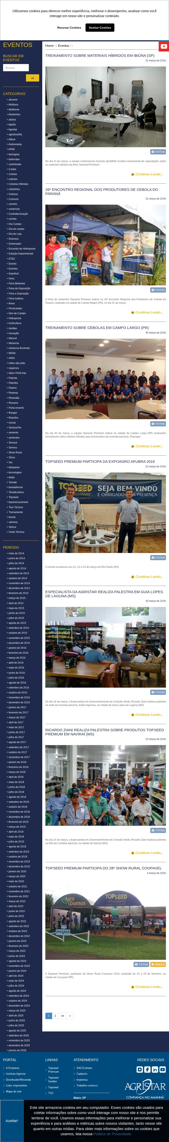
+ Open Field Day (16, 373)
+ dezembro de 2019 (18, 866)
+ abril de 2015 (15, 603)
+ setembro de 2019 (18, 851)
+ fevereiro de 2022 (17, 896)
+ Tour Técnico (15, 507)
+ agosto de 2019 (16, 846)
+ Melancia (13, 343)
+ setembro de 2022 (18, 926)
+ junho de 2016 (16, 672)
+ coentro (12, 204)
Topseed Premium (53, 1069)
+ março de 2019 (16, 826)
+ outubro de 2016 (17, 692)
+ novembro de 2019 (18, 861)
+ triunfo (11, 517)
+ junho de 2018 (16, 787)
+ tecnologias (14, 472)
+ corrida (11, 218)
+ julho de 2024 (15, 985)
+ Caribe (11, 169)
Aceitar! (12, 1121)
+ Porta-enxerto (15, 407)
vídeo (158, 964)
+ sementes (13, 437)
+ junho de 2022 (16, 911)
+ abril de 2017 (15, 722)
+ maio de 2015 (15, 608)
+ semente (12, 432)
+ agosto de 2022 (16, 921)
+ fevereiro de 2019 (17, 821)
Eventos (63, 45)
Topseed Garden (53, 1079)
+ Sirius (11, 457)
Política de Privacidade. (112, 1134)
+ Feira (10, 278)
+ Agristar (12, 129)
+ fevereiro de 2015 (17, 593)
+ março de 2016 (16, 657)
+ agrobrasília (14, 134)
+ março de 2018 (16, 772)
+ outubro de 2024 (17, 1000)
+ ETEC (11, 258)
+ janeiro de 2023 (16, 941)
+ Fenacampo (14, 308)
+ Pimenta (12, 392)
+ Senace (12, 442)
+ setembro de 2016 (18, 687)
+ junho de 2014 (16, 558)
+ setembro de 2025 (18, 1035)
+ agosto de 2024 (16, 990)
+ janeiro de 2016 (16, 647)
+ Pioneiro (12, 402)
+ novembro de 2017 (18, 757)
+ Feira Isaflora (15, 298)
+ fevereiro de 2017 (17, 712)
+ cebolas (12, 179)
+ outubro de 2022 (17, 931)
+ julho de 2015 (15, 618)
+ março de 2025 (16, 1010)
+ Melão (11, 353)
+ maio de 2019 (15, 836)
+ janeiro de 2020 (16, 871)
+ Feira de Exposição (18, 288)
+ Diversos (13, 238)
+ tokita (11, 477)
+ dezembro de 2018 (18, 816)
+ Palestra (12, 382)
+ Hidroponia (14, 318)
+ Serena (12, 447)
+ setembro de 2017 (18, 747)
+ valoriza (12, 522)
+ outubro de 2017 (17, 752)
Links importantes (16, 1085)
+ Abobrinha (13, 114)
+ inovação (13, 333)
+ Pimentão (13, 398)
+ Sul (9, 462)
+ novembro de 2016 (18, 697)
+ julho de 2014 (15, 563)
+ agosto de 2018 (16, 797)
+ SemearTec (14, 427)
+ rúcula (11, 422)
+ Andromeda (14, 144)
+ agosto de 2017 (16, 742)
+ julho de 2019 (15, 841)
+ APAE (11, 149)
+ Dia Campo (14, 224)
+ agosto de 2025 (16, 1030)
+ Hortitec (12, 328)
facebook (147, 1069)
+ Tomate (12, 482)
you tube (162, 1069)
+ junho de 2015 (16, 613)
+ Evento (11, 263)
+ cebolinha (13, 189)
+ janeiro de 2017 (16, 707)
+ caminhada (14, 164)
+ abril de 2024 (15, 975)
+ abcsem (12, 99)
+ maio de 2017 (15, 727)
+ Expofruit (13, 273)
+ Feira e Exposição (18, 293)
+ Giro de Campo (16, 313)
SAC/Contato (84, 1068)
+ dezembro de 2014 (18, 588)
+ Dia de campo (15, 228)
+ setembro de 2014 (18, 573)
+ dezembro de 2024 (18, 1005)
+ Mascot (12, 338)
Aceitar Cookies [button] (100, 27)
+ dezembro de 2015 (18, 643)
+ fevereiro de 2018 (17, 767)
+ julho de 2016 (15, 677)
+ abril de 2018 (15, 777)
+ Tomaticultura (15, 492)
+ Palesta (12, 378)
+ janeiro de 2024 (16, 970)
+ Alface (11, 139)
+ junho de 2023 (16, 956)
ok (32, 78)
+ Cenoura (13, 199)
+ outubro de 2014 (17, 578)
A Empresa (12, 1068)
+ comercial (13, 209)
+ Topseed (12, 497)
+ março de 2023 (16, 951)
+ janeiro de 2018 (16, 762)
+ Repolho (12, 417)
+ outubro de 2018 (17, 806)
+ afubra (11, 119)
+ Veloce (11, 527)
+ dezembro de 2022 (18, 936)
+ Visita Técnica (15, 532)
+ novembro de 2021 (18, 891)
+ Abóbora (12, 104)
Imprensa (82, 1079)
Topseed (53, 1087)
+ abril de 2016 (15, 662)
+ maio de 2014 (15, 553)
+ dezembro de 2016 (18, 702)
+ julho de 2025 (15, 1025)
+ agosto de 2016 (16, 682)
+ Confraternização (17, 213)
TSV (51, 1093)
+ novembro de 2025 (18, 1040)
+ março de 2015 (16, 598)
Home (49, 45)
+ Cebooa (12, 194)
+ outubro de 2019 (17, 856)
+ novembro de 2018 (18, 811)
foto (158, 151)
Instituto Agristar (16, 1073)
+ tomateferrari (15, 487)
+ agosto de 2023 (16, 961)
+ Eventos (12, 268)
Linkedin (155, 1069)
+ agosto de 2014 (16, 568)
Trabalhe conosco (87, 1085)
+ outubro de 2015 (17, 632)
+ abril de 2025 (15, 1015)
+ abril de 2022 (15, 906)
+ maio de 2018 (15, 782)
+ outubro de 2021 (17, 886)
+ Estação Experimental (20, 253)
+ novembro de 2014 (18, 583)
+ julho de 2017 (15, 737)
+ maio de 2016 (15, 667)
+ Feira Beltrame (16, 283)
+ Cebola (12, 174)
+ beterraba (13, 159)
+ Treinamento (15, 512)
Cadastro (81, 1073)
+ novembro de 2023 (18, 966)
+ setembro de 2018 (18, 801)
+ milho (11, 358)
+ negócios (13, 368)
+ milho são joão (16, 363)
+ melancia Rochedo (18, 348)
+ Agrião (11, 124)
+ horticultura (14, 323)
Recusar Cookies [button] (69, 27)
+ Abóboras (13, 109)
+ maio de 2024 (15, 980)
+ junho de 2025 (16, 1020)
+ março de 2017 (16, 717)
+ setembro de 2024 (18, 995)
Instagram (139, 1069)
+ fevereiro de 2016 (17, 652)
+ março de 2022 (16, 901)
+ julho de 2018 (15, 792)
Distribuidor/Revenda (18, 1079)
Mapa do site (13, 1091)
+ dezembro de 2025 (18, 1045)
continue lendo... (149, 174)
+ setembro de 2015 (18, 627)
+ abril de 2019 (15, 831)
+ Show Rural (14, 452)
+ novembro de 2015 (18, 638)
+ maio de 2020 (15, 881)
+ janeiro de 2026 (16, 1050)
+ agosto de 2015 (16, 623)
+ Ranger (12, 412)
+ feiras (11, 303)
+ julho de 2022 (15, 916)
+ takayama (13, 467)
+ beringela (13, 154)
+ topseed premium (17, 502)
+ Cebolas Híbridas (17, 184)
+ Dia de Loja (14, 233)
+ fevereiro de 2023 (17, 946)
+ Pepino (12, 387)
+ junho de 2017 (16, 732)
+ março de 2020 (16, 876)
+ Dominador (14, 243)
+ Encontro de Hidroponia (21, 248)
